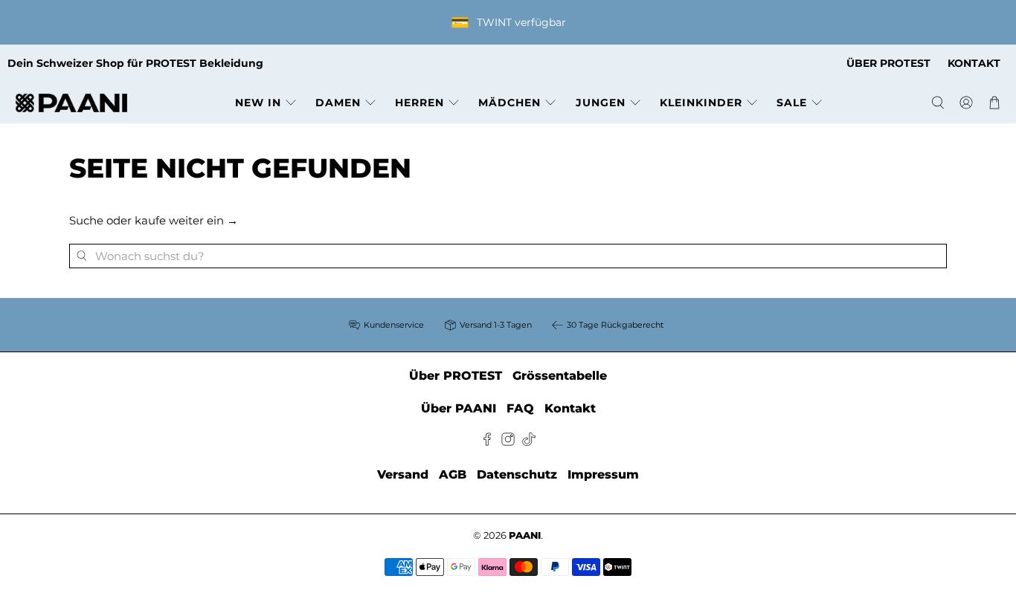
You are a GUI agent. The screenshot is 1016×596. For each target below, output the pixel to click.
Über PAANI (458, 408)
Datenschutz (517, 474)
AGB (452, 474)
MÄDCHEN (509, 102)
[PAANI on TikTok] (529, 442)
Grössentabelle (559, 376)
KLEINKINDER (701, 102)
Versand (402, 474)
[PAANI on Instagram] (508, 442)
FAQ (520, 408)
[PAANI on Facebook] (487, 442)
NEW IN (258, 102)
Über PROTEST (455, 376)
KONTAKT (974, 63)
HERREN (419, 102)
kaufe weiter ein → (186, 220)
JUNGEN (601, 102)
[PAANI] (71, 103)
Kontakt (570, 408)
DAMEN (338, 102)
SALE (792, 102)
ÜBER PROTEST (888, 63)
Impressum (603, 474)
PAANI (525, 535)
